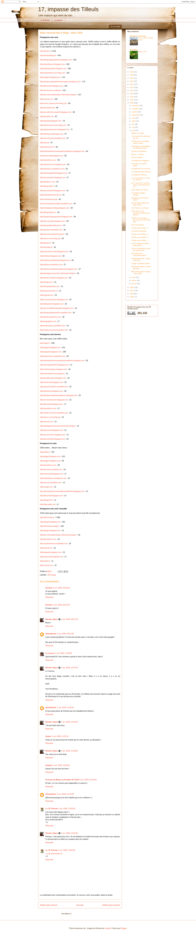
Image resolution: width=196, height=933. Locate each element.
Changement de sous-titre (140, 169)
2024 (132, 78)
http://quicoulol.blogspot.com (51, 430)
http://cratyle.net (46, 487)
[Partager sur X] (63, 571)
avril (133, 130)
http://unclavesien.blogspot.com (52, 177)
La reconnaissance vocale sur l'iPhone (140, 179)
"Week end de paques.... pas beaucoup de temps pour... (140, 220)
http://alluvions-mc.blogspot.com (53, 164)
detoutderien (50, 634)
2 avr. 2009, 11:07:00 (60, 736)
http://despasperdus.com (50, 286)
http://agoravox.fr (46, 295)
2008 (132, 287)
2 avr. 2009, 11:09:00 (69, 751)
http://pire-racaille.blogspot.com (52, 221)
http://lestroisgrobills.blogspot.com (53, 173)
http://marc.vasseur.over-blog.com (53, 103)
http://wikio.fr (45, 51)
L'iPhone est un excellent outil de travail (140, 142)
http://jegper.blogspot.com (50, 77)
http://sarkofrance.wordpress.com (53, 478)
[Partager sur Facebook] (65, 571)
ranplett (108, 928)
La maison (59, 20)
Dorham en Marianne (139, 151)
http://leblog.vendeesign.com (51, 134)
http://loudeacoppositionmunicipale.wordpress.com (60, 82)
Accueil (79, 905)
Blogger (123, 928)
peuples (48, 765)
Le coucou (50, 653)
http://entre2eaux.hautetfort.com (52, 326)
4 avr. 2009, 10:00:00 (66, 808)
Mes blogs (52, 575)
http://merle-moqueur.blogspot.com (54, 278)
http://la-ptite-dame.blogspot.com (53, 378)
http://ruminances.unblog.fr (50, 90)
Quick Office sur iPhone (139, 190)
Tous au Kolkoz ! (137, 157)
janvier (134, 284)
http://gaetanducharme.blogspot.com (54, 129)
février (134, 280)
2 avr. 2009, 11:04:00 (69, 722)
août (133, 118)
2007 (132, 290)
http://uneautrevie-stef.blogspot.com (54, 251)
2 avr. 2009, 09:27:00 (69, 619)
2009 (132, 103)
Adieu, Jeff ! (142, 51)
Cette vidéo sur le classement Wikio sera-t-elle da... (141, 213)
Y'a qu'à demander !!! (53, 854)
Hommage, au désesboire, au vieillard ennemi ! (140, 147)
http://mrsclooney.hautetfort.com (52, 138)
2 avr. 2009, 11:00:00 (65, 707)
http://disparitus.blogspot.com (51, 304)
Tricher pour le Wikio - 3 (139, 234)
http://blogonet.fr (46, 282)
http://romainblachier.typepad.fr (52, 374)
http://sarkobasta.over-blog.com (52, 73)
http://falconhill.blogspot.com (51, 86)
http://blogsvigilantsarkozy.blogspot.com (56, 60)
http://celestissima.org (48, 199)
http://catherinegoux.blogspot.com (53, 369)
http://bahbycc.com (47, 182)
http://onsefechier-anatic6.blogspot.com (55, 112)
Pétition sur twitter (137, 133)
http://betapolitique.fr (48, 55)
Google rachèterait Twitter (140, 263)
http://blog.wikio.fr (47, 186)
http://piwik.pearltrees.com (50, 317)
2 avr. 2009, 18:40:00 (61, 765)
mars (134, 277)
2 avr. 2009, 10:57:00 (69, 668)
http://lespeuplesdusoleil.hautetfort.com (55, 313)
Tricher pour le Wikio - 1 (139, 240)
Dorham (48, 588)
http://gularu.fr (45, 243)
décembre (136, 105)
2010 (132, 100)
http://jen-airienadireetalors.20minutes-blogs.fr (58, 95)
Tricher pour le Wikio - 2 (139, 237)
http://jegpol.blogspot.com (50, 347)
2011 (132, 97)
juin (133, 124)
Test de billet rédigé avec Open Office (140, 204)
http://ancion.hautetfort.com (50, 483)
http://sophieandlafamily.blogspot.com (55, 260)
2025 (132, 75)
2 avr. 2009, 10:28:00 (63, 653)
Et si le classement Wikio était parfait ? (140, 244)
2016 (132, 81)
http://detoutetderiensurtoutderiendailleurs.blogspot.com (62, 151)
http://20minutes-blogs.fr (49, 526)
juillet (134, 121)
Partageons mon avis (138, 36)
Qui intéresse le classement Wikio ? (139, 254)
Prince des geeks (137, 225)
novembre (136, 109)
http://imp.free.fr (46, 548)
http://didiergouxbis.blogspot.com (53, 68)
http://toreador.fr (46, 247)
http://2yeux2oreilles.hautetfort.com (54, 387)
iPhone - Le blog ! (137, 154)
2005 (132, 297)
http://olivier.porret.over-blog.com (53, 125)
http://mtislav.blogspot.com (50, 256)
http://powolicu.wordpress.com (52, 169)
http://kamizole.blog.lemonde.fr (52, 234)
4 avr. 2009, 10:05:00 (66, 850)
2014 (132, 87)
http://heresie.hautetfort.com (51, 469)
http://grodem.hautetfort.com (51, 230)
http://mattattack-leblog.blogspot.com (54, 208)
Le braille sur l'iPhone (139, 175)
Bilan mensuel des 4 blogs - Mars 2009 (140, 272)
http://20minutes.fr (47, 517)
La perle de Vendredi (138, 231)
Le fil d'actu (45, 20)
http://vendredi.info (47, 108)
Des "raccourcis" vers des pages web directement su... (140, 185)
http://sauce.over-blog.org (50, 238)
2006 (132, 294)
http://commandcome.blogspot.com (54, 300)
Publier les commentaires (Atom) (85, 914)
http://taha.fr (44, 143)
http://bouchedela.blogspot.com (52, 191)
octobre (135, 112)
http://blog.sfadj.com (48, 212)
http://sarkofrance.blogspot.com (52, 64)
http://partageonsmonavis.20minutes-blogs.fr (57, 273)
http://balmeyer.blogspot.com (51, 391)
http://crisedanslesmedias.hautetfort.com (56, 204)
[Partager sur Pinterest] (67, 571)
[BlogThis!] (61, 571)
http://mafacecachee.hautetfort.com (54, 330)
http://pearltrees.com (48, 160)
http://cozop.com (46, 99)
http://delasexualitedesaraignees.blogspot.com (58, 269)
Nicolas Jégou (51, 619)
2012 (132, 93)
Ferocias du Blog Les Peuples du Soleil (62, 780)
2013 (132, 90)
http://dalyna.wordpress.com (51, 265)
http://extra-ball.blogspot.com (51, 156)
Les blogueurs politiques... (140, 160)
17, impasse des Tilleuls (68, 9)
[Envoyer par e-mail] (58, 571)
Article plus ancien (111, 905)
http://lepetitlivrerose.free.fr (50, 195)
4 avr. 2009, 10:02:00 (69, 833)
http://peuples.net (47, 116)
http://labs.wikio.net (47, 504)
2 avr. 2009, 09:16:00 (61, 588)
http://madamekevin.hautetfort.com (53, 543)
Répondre (49, 597)
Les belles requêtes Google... (138, 194)
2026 (132, 72)
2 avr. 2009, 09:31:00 (65, 634)
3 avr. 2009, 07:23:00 (65, 794)
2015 (132, 84)
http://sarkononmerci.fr (49, 291)
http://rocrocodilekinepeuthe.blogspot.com (56, 308)
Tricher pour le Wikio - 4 (139, 228)
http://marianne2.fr (47, 147)
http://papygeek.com (48, 321)
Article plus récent (48, 905)
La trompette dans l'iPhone (141, 172)
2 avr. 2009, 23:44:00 (88, 780)
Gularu (48, 736)
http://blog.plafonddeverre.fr (51, 225)
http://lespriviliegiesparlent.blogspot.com (56, 217)
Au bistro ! (134, 50)
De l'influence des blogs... (140, 208)
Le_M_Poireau (51, 808)
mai (133, 127)
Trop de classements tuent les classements (140, 249)
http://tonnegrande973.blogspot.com (54, 365)
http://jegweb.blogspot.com (50, 121)
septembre (136, 115)
